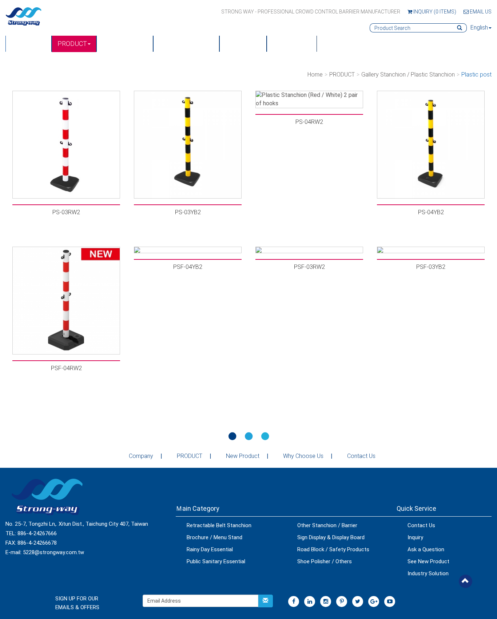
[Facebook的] (293, 601)
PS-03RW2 (66, 212)
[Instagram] (325, 601)
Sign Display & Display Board (331, 537)
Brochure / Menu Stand (214, 537)
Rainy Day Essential (210, 549)
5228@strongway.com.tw (53, 552)
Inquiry (415, 537)
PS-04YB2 (431, 212)
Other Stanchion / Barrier (327, 525)
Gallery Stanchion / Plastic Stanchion (408, 74)
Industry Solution (428, 573)
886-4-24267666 (37, 533)
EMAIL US (480, 12)
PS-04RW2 (309, 121)
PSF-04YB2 (187, 266)
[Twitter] (357, 601)
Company (141, 456)
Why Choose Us (303, 456)
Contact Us (292, 43)
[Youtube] (389, 601)
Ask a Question (425, 549)
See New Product (428, 561)
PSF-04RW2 (66, 368)
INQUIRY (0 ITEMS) (434, 12)
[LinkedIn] (309, 601)
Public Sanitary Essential (216, 561)
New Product (124, 43)
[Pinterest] (341, 601)
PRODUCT (72, 43)
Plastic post (476, 74)
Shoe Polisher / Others (324, 561)
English (479, 27)
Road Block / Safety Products (333, 549)
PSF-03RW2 (309, 266)
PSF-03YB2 (430, 266)
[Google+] (373, 601)
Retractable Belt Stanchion (219, 525)
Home (315, 74)
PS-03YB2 (188, 212)
